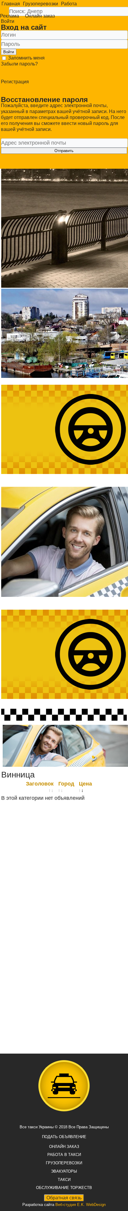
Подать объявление (64, 1137)
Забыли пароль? (19, 63)
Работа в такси (64, 1154)
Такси (64, 1179)
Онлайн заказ (40, 15)
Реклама (9, 15)
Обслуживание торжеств (64, 1187)
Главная (10, 3)
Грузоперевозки (40, 3)
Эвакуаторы (64, 1171)
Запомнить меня (26, 57)
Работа (69, 3)
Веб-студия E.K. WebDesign (80, 1204)
